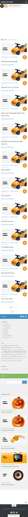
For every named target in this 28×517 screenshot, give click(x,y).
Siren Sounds (6, 196)
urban (15, 360)
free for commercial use (15, 351)
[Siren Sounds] (14, 183)
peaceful (21, 356)
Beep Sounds (4, 464)
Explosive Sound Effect (6, 412)
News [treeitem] (6, 333)
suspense (3, 360)
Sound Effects (5, 57)
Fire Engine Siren (7, 247)
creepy (9, 349)
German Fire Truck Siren (10, 87)
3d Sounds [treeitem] (7, 324)
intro (25, 354)
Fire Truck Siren (7, 299)
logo (2, 356)
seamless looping (14, 358)
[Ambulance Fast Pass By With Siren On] (14, 129)
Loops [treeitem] (6, 330)
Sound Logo (7, 482)
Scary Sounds (4, 410)
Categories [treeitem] (7, 326)
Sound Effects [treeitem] (8, 335)
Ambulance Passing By (9, 62)
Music (2, 482)
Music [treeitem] (6, 332)
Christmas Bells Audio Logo (7, 484)
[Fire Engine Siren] (14, 235)
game (7, 354)
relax (2, 358)
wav (20, 360)
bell (11, 347)
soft (19, 358)
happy (15, 354)
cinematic (4, 350)
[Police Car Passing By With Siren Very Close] (14, 101)
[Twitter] (26, 316)
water (17, 360)
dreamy (19, 350)
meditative (8, 356)
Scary (9, 358)
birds (14, 347)
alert (2, 345)
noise (18, 356)
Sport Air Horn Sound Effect (8, 448)
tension (7, 360)
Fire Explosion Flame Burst (7, 430)
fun (2, 354)
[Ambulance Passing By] (14, 49)
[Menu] (26, 2)
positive (24, 356)
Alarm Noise (5, 170)
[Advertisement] (14, 23)
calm (17, 347)
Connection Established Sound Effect (10, 466)
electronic (23, 349)
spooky (21, 358)
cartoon (20, 347)
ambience (6, 345)
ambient (12, 345)
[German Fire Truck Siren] (14, 75)
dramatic (15, 349)
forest (2, 352)
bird (12, 347)
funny (4, 354)
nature (13, 356)
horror (19, 354)
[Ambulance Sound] (14, 260)
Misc (2, 446)
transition (11, 360)
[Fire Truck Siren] (14, 286)
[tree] (14, 330)
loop (4, 356)
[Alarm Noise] (14, 157)
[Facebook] (23, 316)
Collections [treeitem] (7, 328)
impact (22, 354)
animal (17, 345)
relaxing (6, 358)
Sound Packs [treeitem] (8, 337)
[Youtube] (21, 316)
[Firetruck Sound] (14, 209)
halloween (12, 354)
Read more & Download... (7, 64)
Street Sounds (14, 57)
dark (12, 349)
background (5, 347)
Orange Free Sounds (7, 2)
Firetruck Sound (7, 221)
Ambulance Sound (7, 273)
